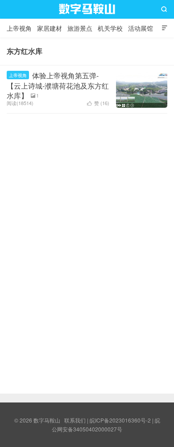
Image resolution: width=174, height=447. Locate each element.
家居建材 (49, 28)
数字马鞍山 (87, 17)
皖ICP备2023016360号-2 (120, 420)
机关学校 (110, 28)
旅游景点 (79, 28)
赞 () (98, 102)
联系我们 (75, 420)
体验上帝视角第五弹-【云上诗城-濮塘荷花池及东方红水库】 (58, 85)
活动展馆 (140, 28)
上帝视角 (19, 28)
